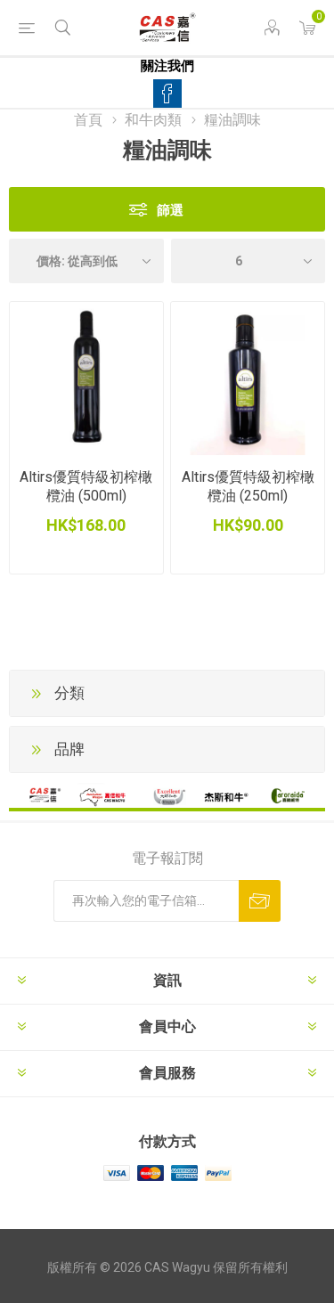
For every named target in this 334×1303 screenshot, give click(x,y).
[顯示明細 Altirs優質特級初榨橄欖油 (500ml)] (86, 378)
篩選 (170, 209)
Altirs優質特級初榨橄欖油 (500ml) (86, 486)
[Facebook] (167, 93)
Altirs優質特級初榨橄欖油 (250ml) (248, 486)
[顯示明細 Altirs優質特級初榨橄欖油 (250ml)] (247, 378)
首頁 (88, 119)
